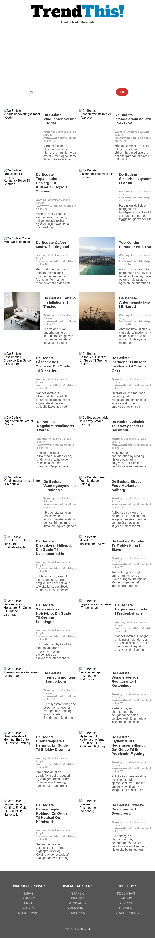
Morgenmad (28, 913)
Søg (122, 92)
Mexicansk (77, 903)
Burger (28, 898)
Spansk (77, 893)
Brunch (28, 908)
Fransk (77, 898)
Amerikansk (77, 908)
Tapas (28, 893)
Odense (126, 903)
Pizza (28, 903)
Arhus (126, 898)
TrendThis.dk (83, 928)
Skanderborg (127, 913)
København (126, 893)
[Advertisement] (77, 58)
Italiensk (77, 913)
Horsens (126, 908)
